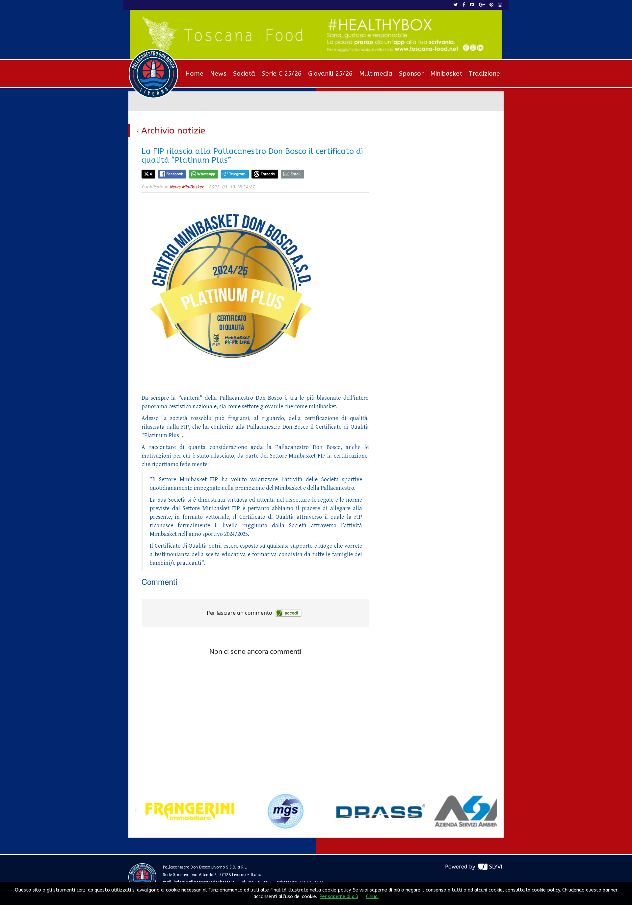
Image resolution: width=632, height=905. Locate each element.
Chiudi (372, 896)
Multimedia (375, 73)
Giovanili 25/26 (330, 73)
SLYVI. (496, 867)
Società (244, 73)
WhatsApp (206, 174)
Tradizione (484, 73)
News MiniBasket (186, 186)
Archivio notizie (173, 130)
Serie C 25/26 (282, 73)
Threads (268, 174)
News (218, 73)
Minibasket (446, 73)
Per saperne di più (339, 896)
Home (194, 73)
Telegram (237, 174)
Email (296, 174)
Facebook (175, 174)
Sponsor (411, 73)
